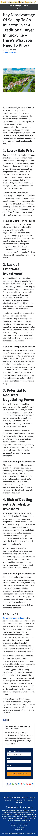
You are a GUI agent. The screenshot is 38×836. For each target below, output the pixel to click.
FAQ (23, 797)
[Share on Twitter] (8, 720)
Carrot (34, 833)
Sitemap (30, 800)
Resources (8, 800)
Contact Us (7, 797)
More (18, 8)
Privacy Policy (17, 800)
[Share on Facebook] (4, 720)
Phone (9, 758)
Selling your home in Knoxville (15, 618)
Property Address (13, 751)
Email (9, 766)
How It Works (16, 797)
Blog (24, 800)
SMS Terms (19, 802)
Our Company (30, 797)
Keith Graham (10, 52)
